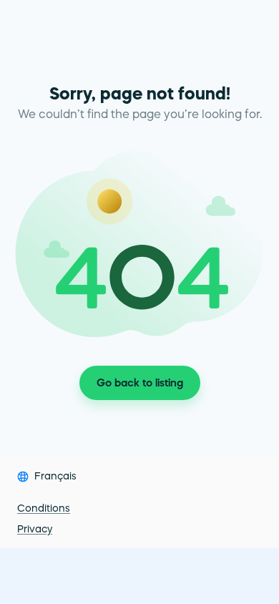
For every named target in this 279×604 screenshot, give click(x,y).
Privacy (34, 529)
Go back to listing (140, 382)
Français (55, 476)
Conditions (43, 508)
